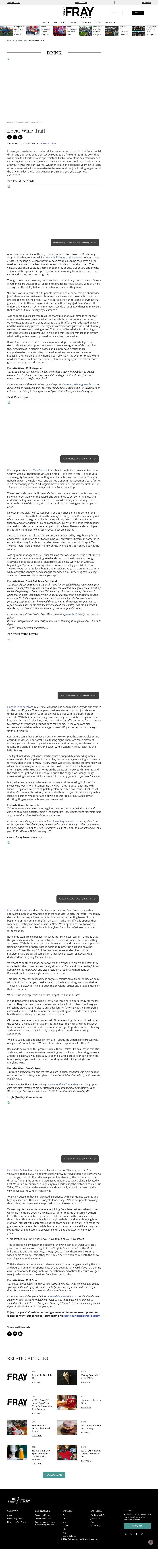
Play (46, 22)
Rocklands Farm (16, 910)
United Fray (95, 1525)
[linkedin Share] (20, 137)
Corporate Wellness (43, 1518)
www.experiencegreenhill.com (80, 384)
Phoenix (94, 1522)
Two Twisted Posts (44, 470)
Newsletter (81, 2)
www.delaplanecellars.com (64, 1296)
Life (55, 22)
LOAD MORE (54, 1474)
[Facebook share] (15, 137)
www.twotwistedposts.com (80, 614)
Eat (63, 22)
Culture (85, 22)
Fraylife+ (146, 2)
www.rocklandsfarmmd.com (65, 1084)
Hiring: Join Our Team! (16, 1522)
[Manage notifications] (150, 1542)
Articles (17, 40)
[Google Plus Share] (131, 1534)
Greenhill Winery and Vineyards (64, 257)
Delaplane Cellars (17, 1170)
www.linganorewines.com (68, 821)
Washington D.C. (98, 1515)
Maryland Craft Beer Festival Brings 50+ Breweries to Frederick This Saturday (98, 35)
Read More (37, 1382)
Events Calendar (70, 1536)
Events (110, 22)
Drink (73, 22)
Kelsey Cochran (48, 143)
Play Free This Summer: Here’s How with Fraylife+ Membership (125, 34)
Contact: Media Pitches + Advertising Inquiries (45, 1523)
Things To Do (13, 2)
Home (9, 40)
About (9, 1515)
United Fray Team (15, 1518)
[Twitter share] (9, 137)
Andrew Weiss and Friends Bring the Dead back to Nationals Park (46, 34)
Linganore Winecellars (20, 707)
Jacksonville (95, 1518)
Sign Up (137, 1526)
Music (98, 22)
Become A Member (43, 1515)
